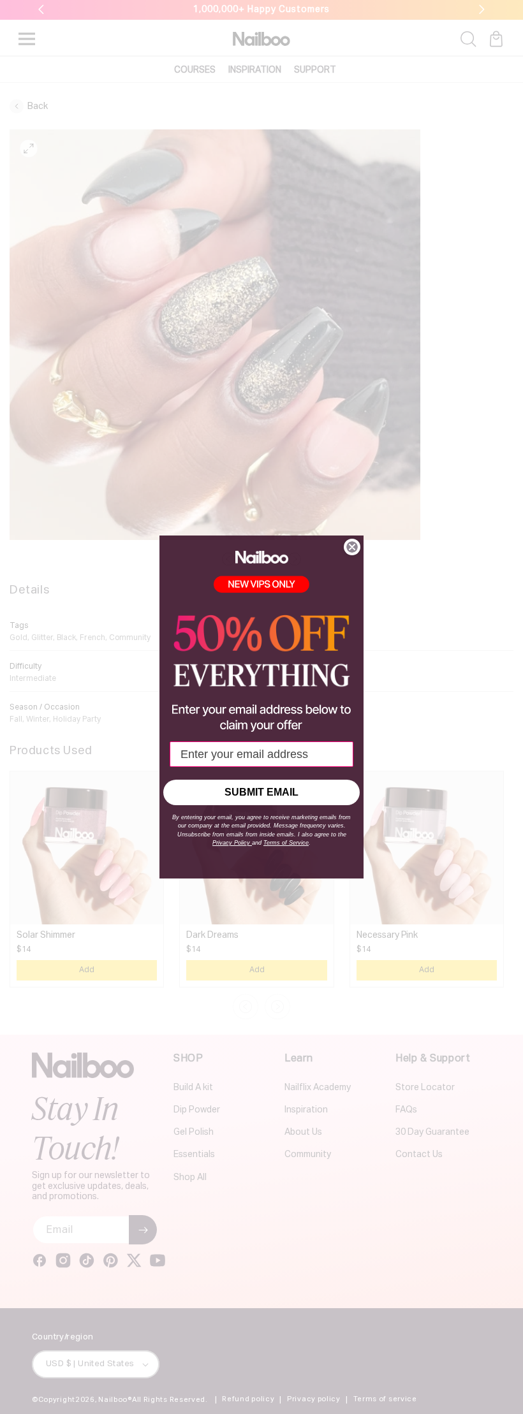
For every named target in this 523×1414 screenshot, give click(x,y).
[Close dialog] (352, 547)
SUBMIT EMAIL (261, 792)
